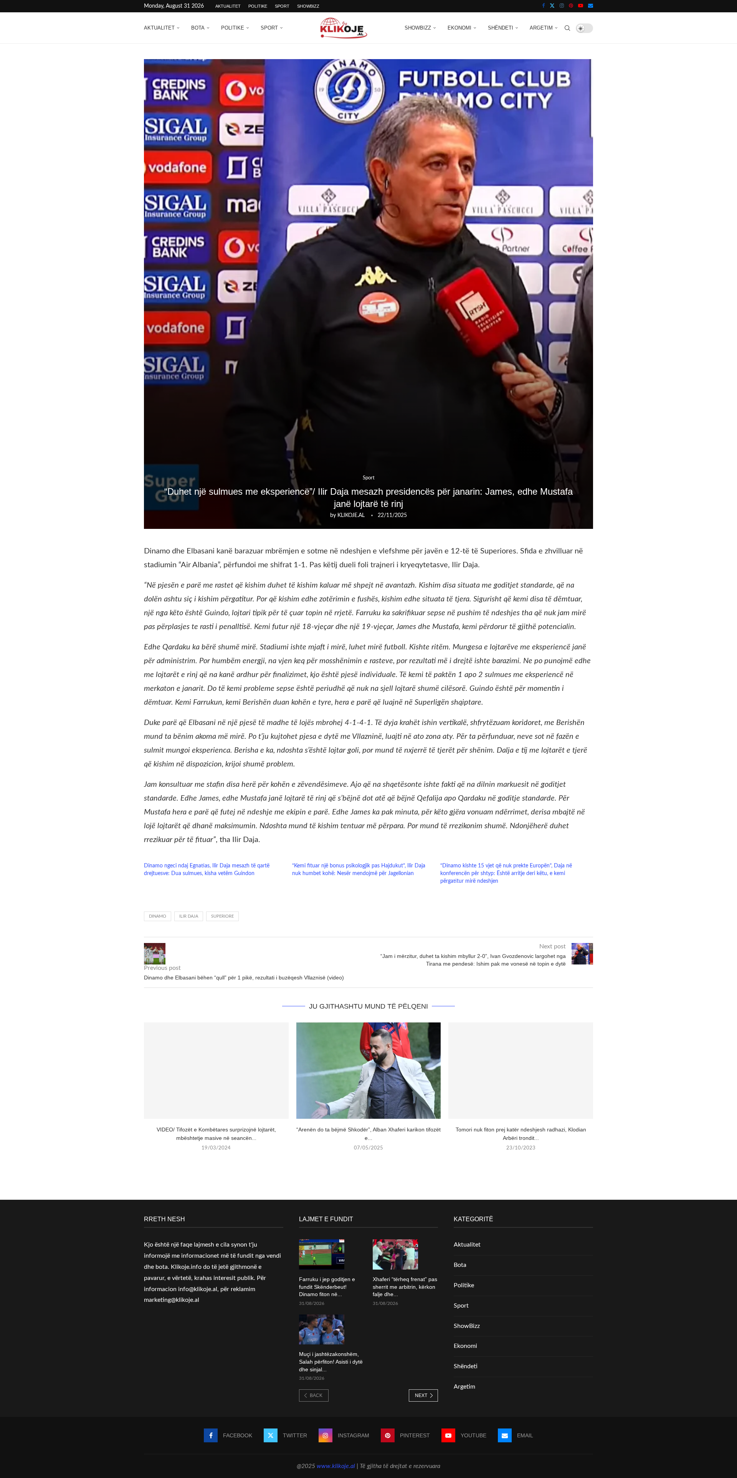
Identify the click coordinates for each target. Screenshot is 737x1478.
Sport (282, 6)
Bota (198, 28)
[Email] (590, 6)
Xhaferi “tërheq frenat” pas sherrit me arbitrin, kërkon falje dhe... (405, 1286)
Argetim (541, 28)
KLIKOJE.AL (351, 515)
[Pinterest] (571, 6)
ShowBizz (308, 6)
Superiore (222, 916)
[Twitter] (552, 6)
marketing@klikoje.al (171, 1300)
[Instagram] (562, 6)
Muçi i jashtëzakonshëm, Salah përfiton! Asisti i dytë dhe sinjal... (331, 1361)
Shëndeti (500, 28)
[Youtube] (580, 6)
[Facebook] (543, 6)
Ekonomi (459, 28)
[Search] (567, 28)
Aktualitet (228, 6)
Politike (257, 6)
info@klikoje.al (197, 1289)
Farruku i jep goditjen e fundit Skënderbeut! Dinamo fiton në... (327, 1286)
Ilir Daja (188, 916)
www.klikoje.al (336, 1466)
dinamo (157, 916)
